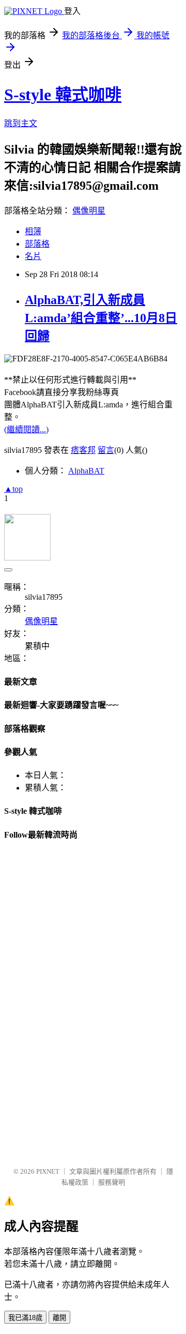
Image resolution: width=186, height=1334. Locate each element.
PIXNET (47, 1171)
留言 (106, 450)
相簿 (33, 231)
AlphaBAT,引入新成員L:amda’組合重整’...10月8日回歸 (101, 318)
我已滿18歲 (25, 1318)
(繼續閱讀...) (26, 429)
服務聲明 (111, 1182)
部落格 (37, 243)
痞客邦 (83, 450)
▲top (13, 488)
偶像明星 (88, 210)
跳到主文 (20, 123)
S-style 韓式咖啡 (62, 94)
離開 (59, 1318)
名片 (33, 256)
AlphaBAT (86, 470)
